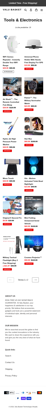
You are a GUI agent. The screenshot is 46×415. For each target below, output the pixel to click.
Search (8, 356)
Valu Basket (12, 9)
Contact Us (10, 362)
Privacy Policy (11, 376)
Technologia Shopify (30, 407)
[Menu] (41, 10)
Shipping (8, 369)
